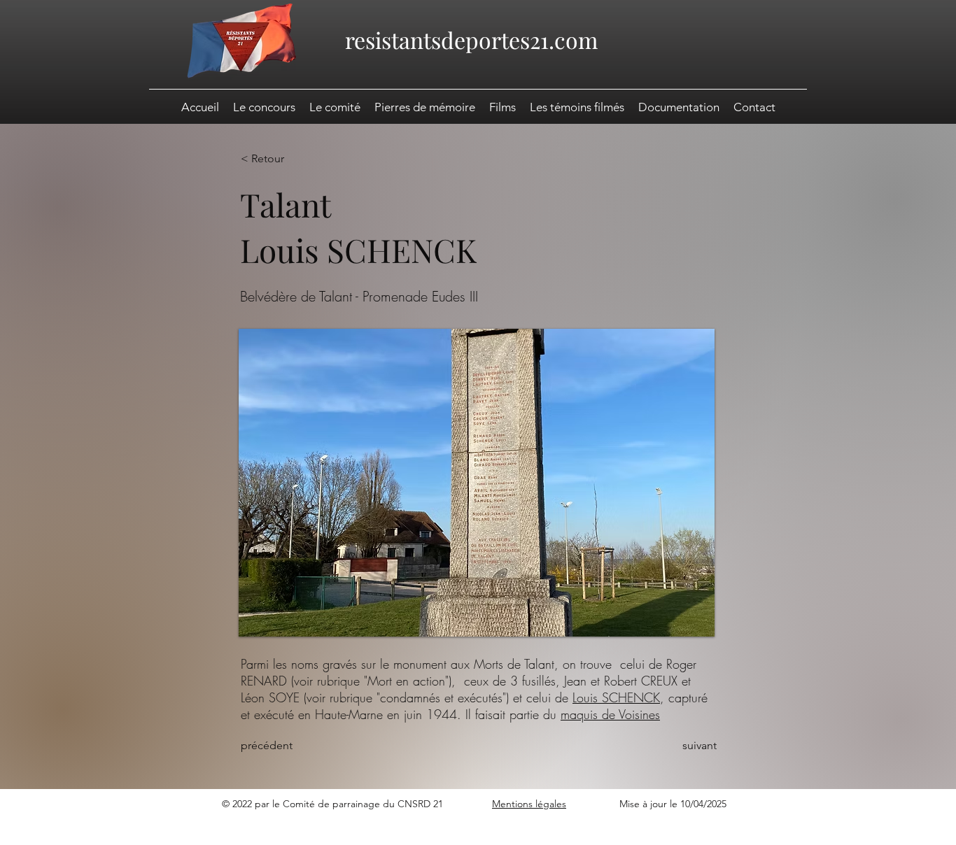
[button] (678, 107)
